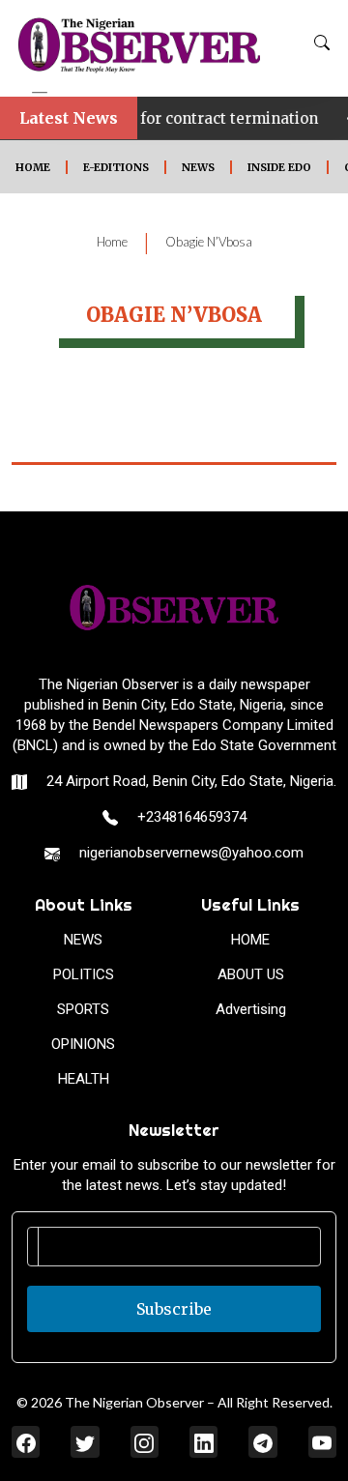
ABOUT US (251, 974)
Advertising (251, 1009)
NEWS (198, 167)
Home (112, 241)
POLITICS (83, 974)
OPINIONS (83, 1044)
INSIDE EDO (279, 167)
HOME (32, 167)
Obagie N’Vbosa (208, 241)
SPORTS (83, 1009)
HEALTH (83, 1079)
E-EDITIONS (116, 167)
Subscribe (174, 1309)
